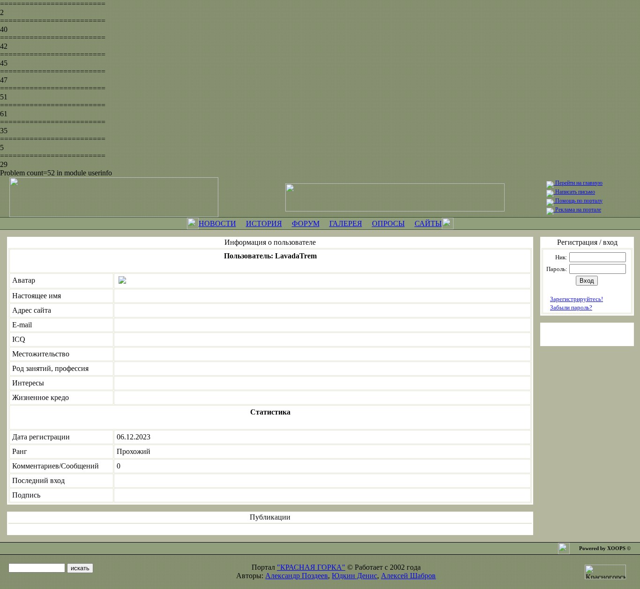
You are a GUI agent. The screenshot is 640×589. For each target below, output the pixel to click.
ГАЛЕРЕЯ (345, 223)
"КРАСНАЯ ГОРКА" (311, 567)
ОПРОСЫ (388, 223)
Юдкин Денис (354, 576)
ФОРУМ (306, 223)
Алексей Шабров (408, 576)
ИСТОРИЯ (264, 223)
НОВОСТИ (217, 223)
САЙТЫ (428, 223)
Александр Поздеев (296, 576)
